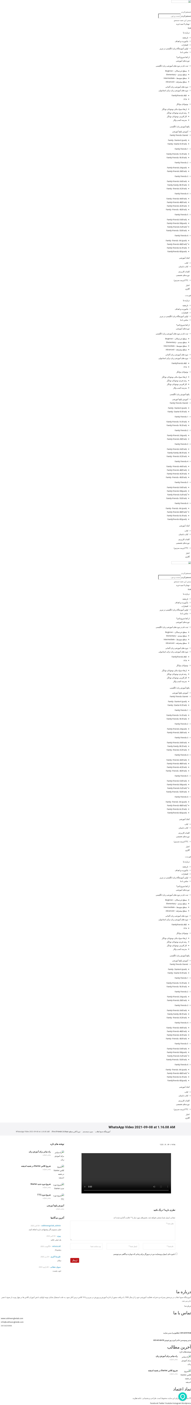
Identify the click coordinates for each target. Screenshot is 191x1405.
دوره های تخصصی (183, 275)
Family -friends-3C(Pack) (177, 188)
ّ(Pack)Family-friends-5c (177, 227)
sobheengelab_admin (51, 1225)
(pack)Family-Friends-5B (177, 223)
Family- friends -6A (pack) (176, 240)
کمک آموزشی (184, 258)
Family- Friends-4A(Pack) (177, 198)
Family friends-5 (181, 214)
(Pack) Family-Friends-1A (177, 154)
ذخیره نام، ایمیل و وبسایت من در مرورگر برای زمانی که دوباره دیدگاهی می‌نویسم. (144, 1254)
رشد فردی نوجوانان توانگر (177, 113)
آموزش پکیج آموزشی (180, 131)
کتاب (186, 263)
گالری (187, 289)
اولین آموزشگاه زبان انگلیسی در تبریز (174, 48)
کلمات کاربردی (184, 271)
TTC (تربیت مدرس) (181, 280)
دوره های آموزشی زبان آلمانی (176, 87)
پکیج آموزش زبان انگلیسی (180, 126)
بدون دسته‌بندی (88, 1132)
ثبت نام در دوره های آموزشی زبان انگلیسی (172, 66)
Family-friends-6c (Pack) (177, 248)
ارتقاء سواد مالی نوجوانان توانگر (174, 109)
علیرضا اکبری (56, 1256)
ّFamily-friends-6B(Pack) (177, 244)
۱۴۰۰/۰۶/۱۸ (171, 1144)
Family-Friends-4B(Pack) (177, 202)
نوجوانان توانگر (182, 104)
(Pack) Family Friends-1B (177, 157)
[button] (95, 12)
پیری (59, 1236)
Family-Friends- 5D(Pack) (176, 230)
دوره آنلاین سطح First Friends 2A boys (66, 1132)
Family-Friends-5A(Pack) (177, 219)
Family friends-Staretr (179, 135)
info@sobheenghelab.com (12, 1322)
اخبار (188, 285)
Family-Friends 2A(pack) (177, 167)
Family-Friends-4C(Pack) (177, 206)
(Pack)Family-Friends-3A (177, 181)
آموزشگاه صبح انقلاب (102, 1132)
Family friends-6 (181, 235)
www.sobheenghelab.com (12, 1318)
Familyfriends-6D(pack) (177, 251)
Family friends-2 (181, 162)
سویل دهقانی (55, 1267)
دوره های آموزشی (183, 61)
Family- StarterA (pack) (177, 140)
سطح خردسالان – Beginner (176, 71)
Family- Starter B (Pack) (177, 144)
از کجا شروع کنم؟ (183, 57)
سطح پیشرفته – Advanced (176, 82)
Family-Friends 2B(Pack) (177, 171)
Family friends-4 (181, 193)
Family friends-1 (181, 149)
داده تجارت (137, 1398)
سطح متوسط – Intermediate (175, 78)
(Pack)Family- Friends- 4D (176, 209)
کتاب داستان (183, 266)
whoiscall (56, 1246)
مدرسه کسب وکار (180, 120)
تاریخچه (185, 37)
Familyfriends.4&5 (179, 95)
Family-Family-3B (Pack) (177, 185)
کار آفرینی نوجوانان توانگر (177, 116)
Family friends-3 (181, 176)
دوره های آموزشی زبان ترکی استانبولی (173, 90)
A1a (185, 99)
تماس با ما (184, 52)
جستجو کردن (186, 16)
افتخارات (184, 45)
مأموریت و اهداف (181, 41)
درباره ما (186, 32)
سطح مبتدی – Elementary (176, 74)
